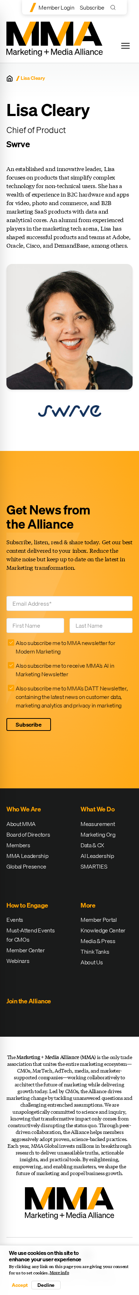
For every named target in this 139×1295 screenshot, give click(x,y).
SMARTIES (94, 866)
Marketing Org (98, 834)
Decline (46, 1285)
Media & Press (98, 941)
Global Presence (26, 866)
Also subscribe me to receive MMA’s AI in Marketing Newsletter (65, 670)
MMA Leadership (27, 855)
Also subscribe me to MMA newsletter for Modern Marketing (65, 647)
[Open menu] (125, 46)
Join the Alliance (28, 1001)
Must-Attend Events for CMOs (30, 935)
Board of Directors (28, 834)
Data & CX (92, 845)
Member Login (56, 7)
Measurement (98, 823)
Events (14, 919)
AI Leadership (97, 855)
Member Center (25, 950)
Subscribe (92, 7)
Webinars (17, 960)
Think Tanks (95, 951)
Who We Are (23, 809)
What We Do (97, 809)
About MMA (21, 823)
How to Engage (27, 905)
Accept (19, 1285)
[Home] (9, 78)
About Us (92, 962)
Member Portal (99, 919)
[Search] (114, 7)
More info (59, 1272)
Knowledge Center (103, 930)
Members (18, 845)
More (88, 905)
